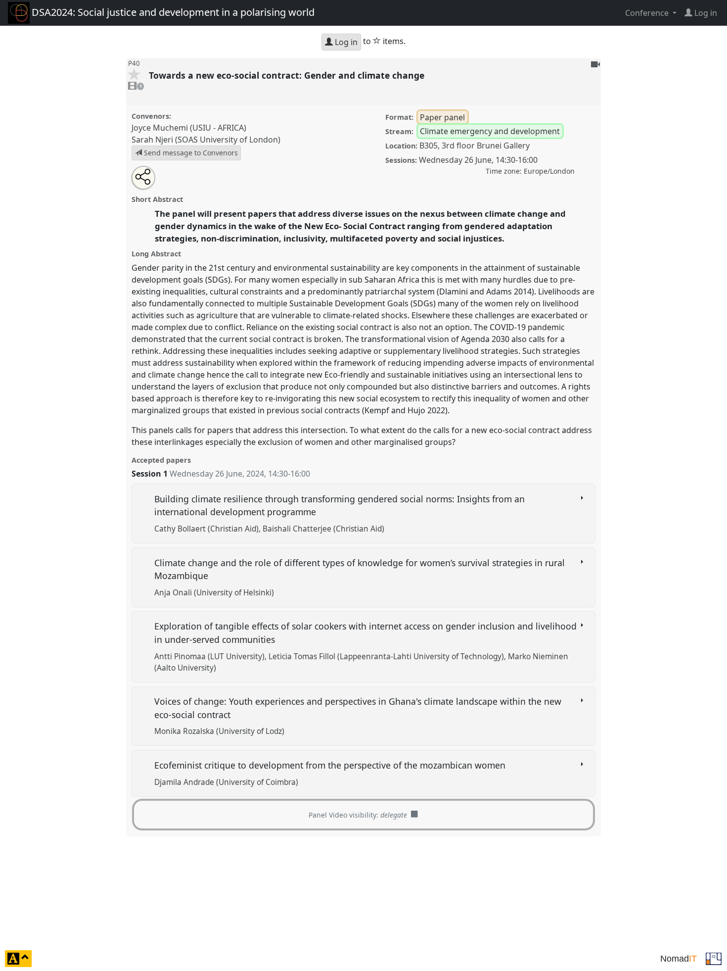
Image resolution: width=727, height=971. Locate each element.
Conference (648, 12)
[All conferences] (714, 957)
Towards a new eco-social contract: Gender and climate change (288, 75)
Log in (345, 42)
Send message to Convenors (190, 152)
